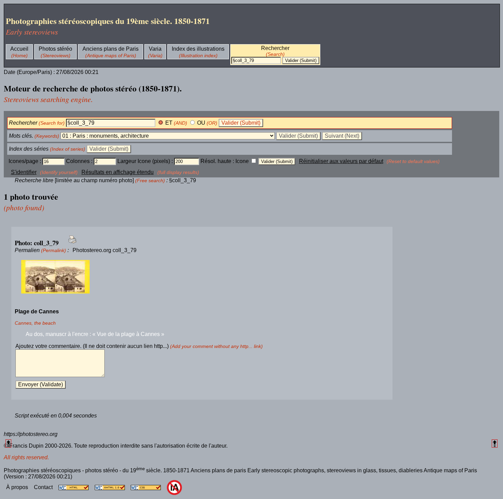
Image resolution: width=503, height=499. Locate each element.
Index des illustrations (198, 49)
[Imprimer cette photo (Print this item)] (70, 243)
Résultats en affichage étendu (117, 172)
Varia (155, 49)
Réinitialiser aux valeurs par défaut (341, 161)
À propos (17, 487)
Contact (44, 487)
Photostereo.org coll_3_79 (105, 250)
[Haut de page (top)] (8, 443)
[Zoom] (202, 277)
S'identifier (24, 172)
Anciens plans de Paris (110, 49)
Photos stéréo (55, 49)
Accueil (19, 49)
